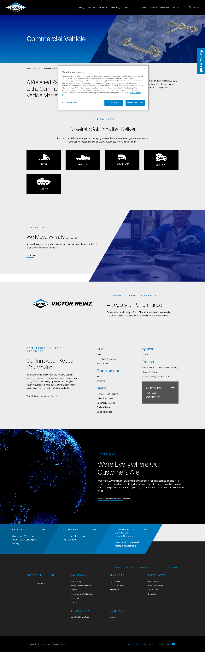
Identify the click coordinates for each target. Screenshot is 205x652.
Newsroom (164, 7)
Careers (143, 7)
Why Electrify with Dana (80, 617)
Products (103, 7)
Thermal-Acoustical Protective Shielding (160, 367)
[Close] (145, 68)
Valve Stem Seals (105, 398)
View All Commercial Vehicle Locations (114, 499)
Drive (100, 349)
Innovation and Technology (82, 594)
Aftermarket (114, 590)
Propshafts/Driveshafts (107, 359)
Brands (74, 602)
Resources (174, 567)
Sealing (102, 388)
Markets (91, 7)
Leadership (75, 598)
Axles (99, 354)
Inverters (101, 381)
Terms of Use (132, 644)
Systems (148, 349)
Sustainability (76, 581)
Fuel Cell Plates (104, 407)
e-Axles (145, 354)
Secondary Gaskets (106, 402)
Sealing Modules (104, 411)
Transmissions (103, 363)
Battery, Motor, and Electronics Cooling (160, 376)
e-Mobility (115, 7)
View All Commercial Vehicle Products (42, 396)
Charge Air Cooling (150, 372)
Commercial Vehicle (118, 586)
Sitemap (160, 644)
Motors (100, 376)
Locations (113, 617)
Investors (153, 7)
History (73, 590)
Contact (127, 7)
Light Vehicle (115, 581)
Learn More (31, 255)
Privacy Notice (147, 644)
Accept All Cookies (135, 103)
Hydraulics (152, 594)
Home (28, 68)
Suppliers (176, 7)
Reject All (114, 103)
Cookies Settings (69, 102)
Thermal (148, 362)
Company (79, 7)
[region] (103, 87)
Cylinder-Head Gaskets (107, 394)
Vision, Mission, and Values (81, 586)
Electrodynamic (108, 371)
